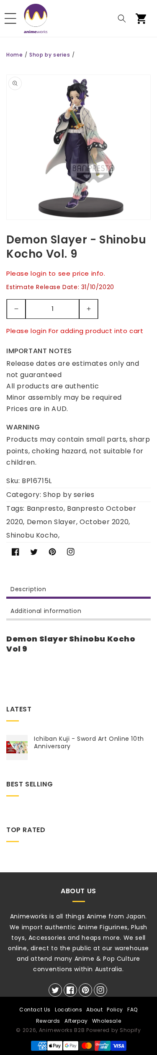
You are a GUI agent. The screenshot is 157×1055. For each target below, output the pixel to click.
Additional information (45, 611)
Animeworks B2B (62, 1030)
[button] (10, 18)
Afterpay (76, 1020)
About (94, 1009)
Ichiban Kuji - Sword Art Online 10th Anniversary (89, 742)
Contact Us (35, 1009)
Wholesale (106, 1020)
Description (28, 589)
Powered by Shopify (113, 1030)
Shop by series (49, 54)
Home (14, 54)
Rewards (48, 1020)
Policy (115, 1009)
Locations (68, 1009)
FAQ (132, 1009)
